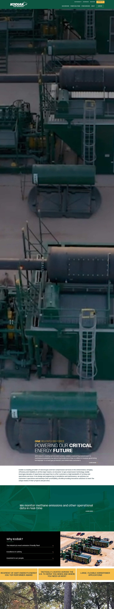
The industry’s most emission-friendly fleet (23, 545)
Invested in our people (15, 558)
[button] (78, 2)
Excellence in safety (14, 552)
